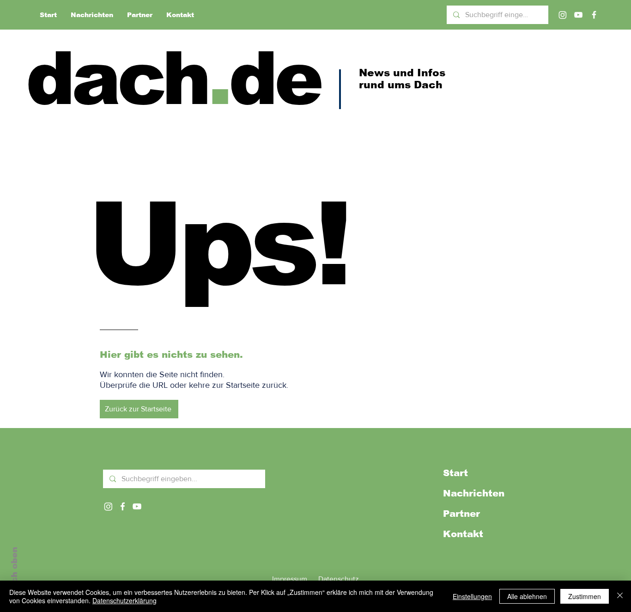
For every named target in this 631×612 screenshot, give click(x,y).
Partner (461, 513)
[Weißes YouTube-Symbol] (137, 506)
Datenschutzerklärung (124, 600)
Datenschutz (338, 579)
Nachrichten (473, 493)
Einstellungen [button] (472, 596)
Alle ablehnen (527, 596)
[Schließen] (619, 596)
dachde (173, 78)
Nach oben (14, 571)
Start (455, 473)
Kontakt (463, 534)
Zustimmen (584, 596)
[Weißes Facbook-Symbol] (122, 506)
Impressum (289, 579)
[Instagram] (563, 15)
